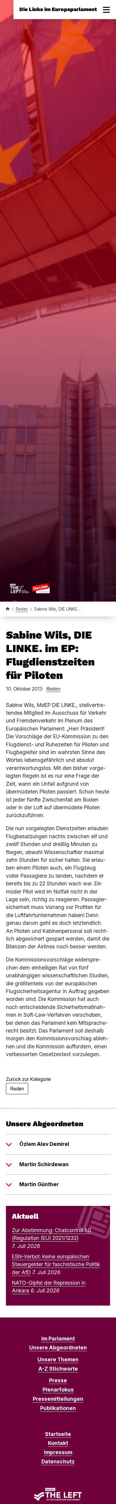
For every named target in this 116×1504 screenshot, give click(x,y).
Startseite (58, 1434)
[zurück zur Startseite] (30, 588)
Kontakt (58, 1443)
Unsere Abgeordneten (58, 1347)
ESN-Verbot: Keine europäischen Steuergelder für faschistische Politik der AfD (56, 1264)
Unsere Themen (58, 1359)
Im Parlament (58, 1338)
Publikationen (58, 1408)
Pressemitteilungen (58, 1399)
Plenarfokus (58, 1389)
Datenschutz (58, 1461)
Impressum (58, 1452)
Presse (58, 1380)
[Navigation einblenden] (106, 9)
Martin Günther (39, 1184)
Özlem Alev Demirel (44, 1144)
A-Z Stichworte (58, 1369)
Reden (22, 609)
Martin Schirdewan (44, 1164)
